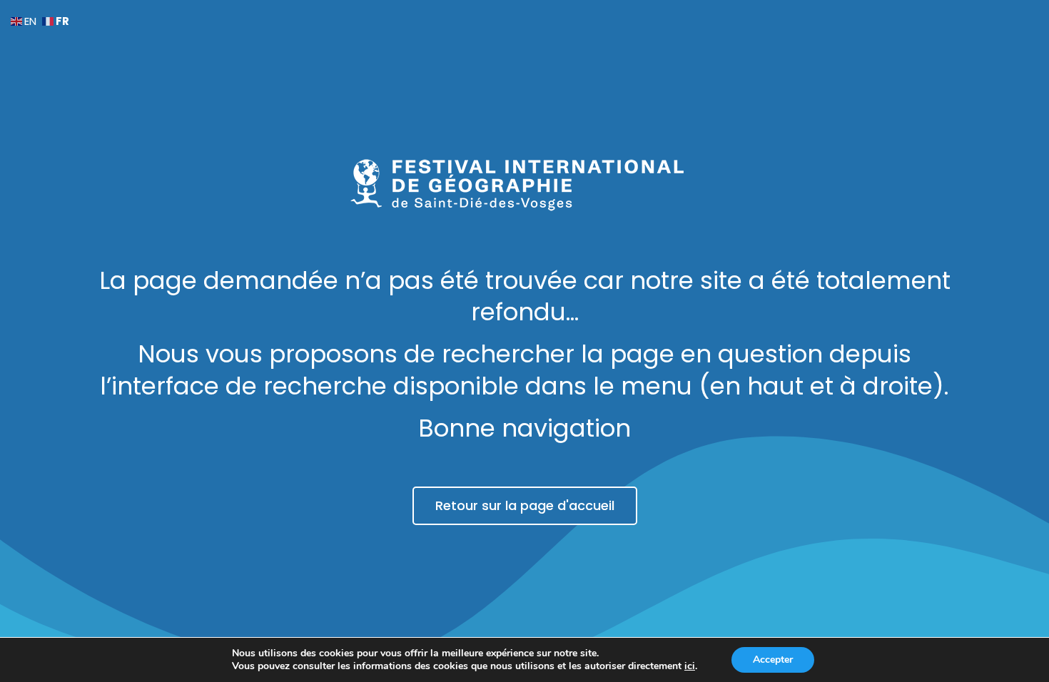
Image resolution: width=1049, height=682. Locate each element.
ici (689, 666)
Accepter (773, 659)
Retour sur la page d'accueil (524, 505)
